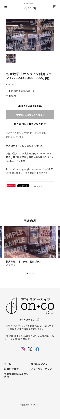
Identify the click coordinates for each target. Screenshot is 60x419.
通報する (38, 186)
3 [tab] (33, 273)
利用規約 (11, 95)
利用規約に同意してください (30, 114)
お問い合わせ (11, 369)
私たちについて (39, 363)
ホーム (7, 363)
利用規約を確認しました (22, 90)
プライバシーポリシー (42, 369)
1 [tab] (27, 273)
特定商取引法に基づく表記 (16, 375)
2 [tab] (30, 273)
